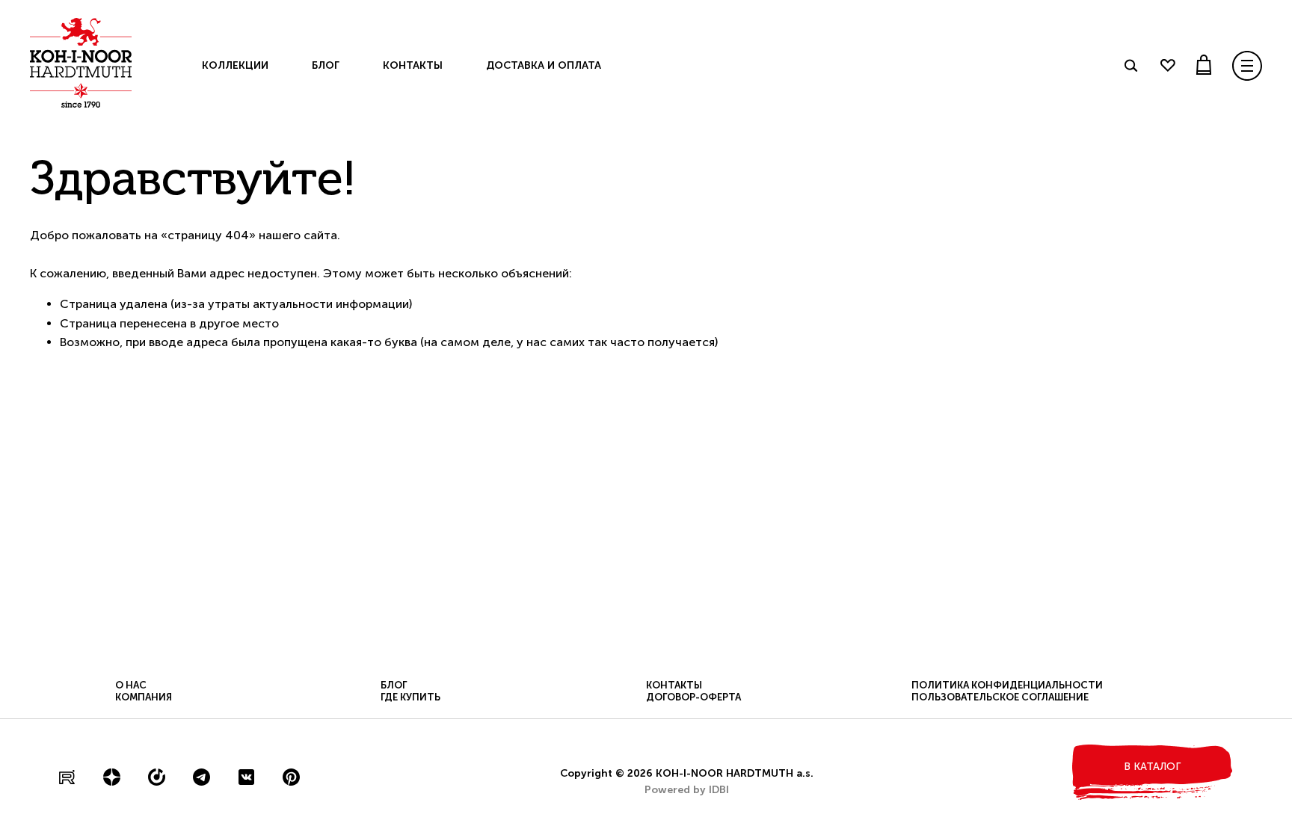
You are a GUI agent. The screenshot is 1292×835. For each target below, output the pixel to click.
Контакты (413, 65)
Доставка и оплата (543, 65)
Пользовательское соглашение (1000, 697)
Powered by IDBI (687, 789)
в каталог (1152, 766)
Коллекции (235, 65)
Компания (143, 697)
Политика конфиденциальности (1007, 685)
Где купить (410, 697)
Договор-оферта (693, 697)
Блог (325, 65)
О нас (131, 685)
